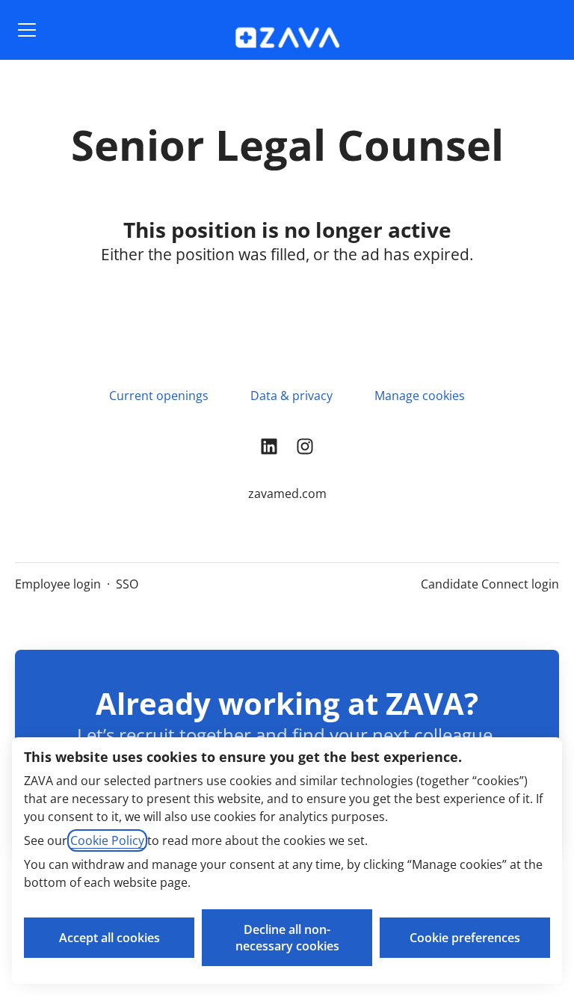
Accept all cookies (109, 937)
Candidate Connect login (490, 584)
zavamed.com (287, 493)
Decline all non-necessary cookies (287, 937)
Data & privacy (291, 395)
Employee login (58, 584)
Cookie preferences (465, 937)
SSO (127, 584)
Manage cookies (419, 395)
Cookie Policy (107, 840)
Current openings (159, 395)
